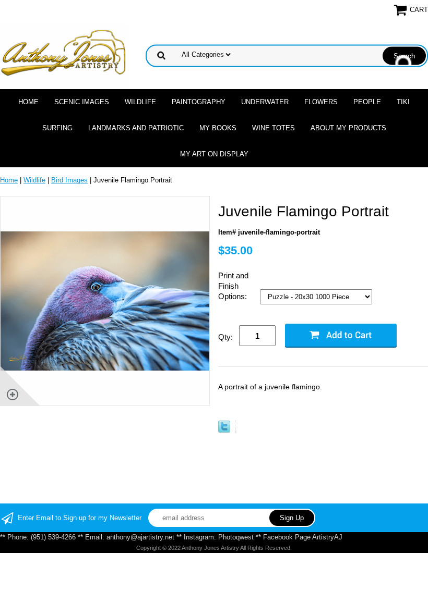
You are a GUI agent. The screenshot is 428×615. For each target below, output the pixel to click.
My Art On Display (214, 154)
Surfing (57, 128)
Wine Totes (273, 128)
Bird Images (69, 180)
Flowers (321, 102)
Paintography (198, 102)
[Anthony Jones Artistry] (64, 55)
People (367, 102)
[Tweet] (224, 430)
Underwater (265, 102)
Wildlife (140, 102)
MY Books (217, 128)
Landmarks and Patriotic (136, 128)
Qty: (225, 337)
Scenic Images (81, 102)
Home (28, 102)
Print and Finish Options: (233, 286)
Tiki (403, 102)
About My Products (348, 128)
